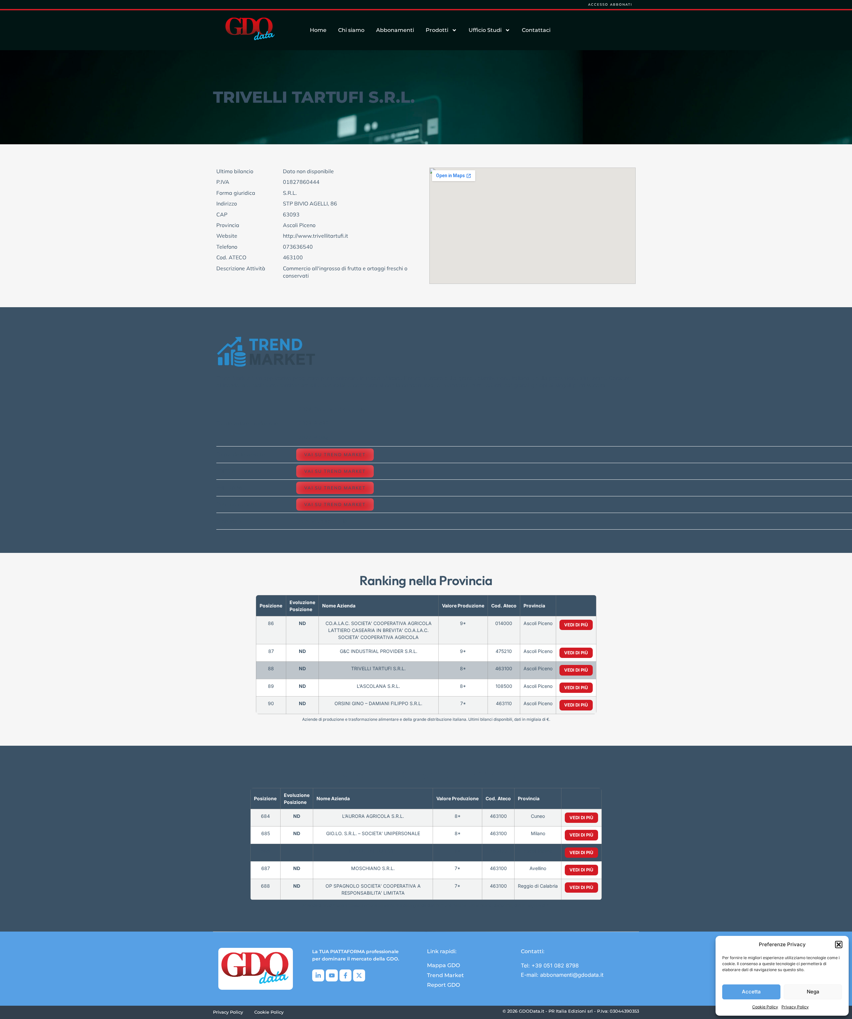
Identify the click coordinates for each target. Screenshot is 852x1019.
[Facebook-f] (345, 975)
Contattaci (536, 30)
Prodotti (437, 30)
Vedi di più (576, 624)
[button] (838, 944)
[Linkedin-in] (318, 975)
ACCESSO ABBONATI (610, 4)
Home (318, 30)
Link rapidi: (442, 951)
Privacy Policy (795, 1006)
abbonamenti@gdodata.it (571, 974)
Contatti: (532, 951)
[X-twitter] (359, 975)
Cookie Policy (765, 1006)
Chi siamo (351, 30)
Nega (813, 991)
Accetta (751, 991)
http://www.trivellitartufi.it (315, 235)
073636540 (298, 246)
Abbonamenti (395, 30)
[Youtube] (332, 975)
